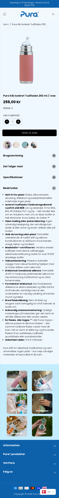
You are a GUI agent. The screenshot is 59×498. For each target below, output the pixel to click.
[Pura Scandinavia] (29, 14)
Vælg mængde (11, 115)
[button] (5, 14)
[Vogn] (53, 14)
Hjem (6, 24)
